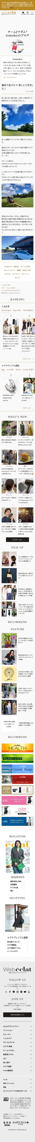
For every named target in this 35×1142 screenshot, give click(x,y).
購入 (12, 891)
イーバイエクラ (12, 951)
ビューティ (17, 310)
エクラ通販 (7, 1066)
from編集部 (8, 1070)
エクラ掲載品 (11, 945)
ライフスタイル (29, 310)
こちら (27, 1108)
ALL (3, 370)
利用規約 (22, 1116)
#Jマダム (8, 274)
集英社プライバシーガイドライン (10, 1116)
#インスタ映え (26, 267)
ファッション (6, 310)
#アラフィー (26, 274)
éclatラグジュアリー (11, 1026)
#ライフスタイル (9, 270)
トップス (10, 370)
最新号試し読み (15, 881)
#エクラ (17, 278)
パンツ (18, 370)
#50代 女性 (27, 270)
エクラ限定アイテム (14, 948)
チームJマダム (9, 1050)
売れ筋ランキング (13, 942)
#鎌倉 (19, 270)
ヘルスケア (7, 1038)
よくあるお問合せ (18, 1114)
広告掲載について (7, 1114)
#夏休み (16, 267)
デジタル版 (14, 888)
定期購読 (13, 885)
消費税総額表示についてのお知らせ (11, 1118)
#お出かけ (8, 267)
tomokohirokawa (11, 77)
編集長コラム (8, 1054)
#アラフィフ (17, 274)
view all (27, 359)
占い (5, 1058)
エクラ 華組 (7, 1046)
